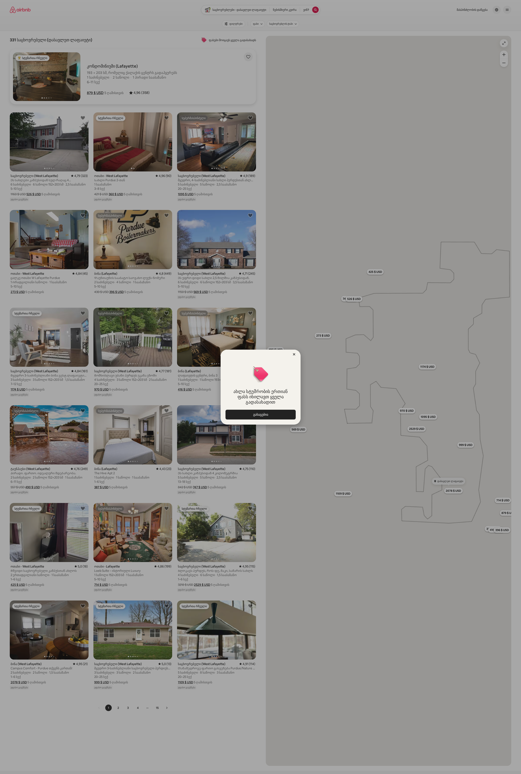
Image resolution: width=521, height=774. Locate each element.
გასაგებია (260, 414)
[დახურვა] (294, 354)
